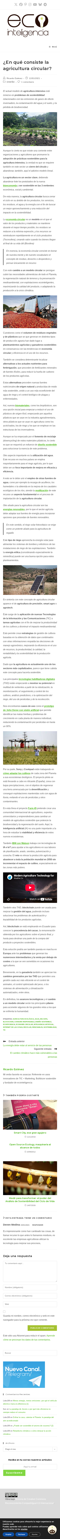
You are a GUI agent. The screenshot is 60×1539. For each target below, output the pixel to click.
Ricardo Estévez (14, 78)
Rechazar (21, 1534)
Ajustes (35, 1534)
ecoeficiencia (9, 1024)
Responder (37, 1225)
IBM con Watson (20, 843)
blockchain (8, 1022)
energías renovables (14, 509)
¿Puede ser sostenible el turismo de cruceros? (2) (33, 1426)
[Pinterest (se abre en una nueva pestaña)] (25, 4)
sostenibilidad (50, 1027)
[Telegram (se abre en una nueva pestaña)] (45, 4)
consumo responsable (24, 1022)
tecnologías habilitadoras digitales (37, 679)
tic (4, 1030)
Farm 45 (32, 808)
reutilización (41, 490)
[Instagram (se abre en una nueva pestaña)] (30, 4)
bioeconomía (10, 185)
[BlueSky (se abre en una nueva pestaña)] (40, 4)
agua (37, 1019)
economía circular (15, 219)
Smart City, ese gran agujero (30, 1132)
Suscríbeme (14, 1472)
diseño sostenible (47, 444)
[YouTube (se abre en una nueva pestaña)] (35, 4)
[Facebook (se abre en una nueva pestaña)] (20, 4)
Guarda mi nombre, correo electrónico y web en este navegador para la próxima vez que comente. (29, 1318)
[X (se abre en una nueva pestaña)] (15, 4)
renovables (37, 1027)
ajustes (24, 1529)
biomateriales (22, 405)
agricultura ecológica (23, 1019)
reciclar (27, 1027)
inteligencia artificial (44, 1024)
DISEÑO (11, 82)
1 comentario (27, 82)
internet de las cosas (13, 1027)
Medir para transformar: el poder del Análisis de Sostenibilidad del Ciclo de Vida (30, 1200)
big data (43, 1019)
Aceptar (8, 1534)
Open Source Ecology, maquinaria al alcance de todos (30, 1146)
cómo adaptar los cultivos (16, 773)
